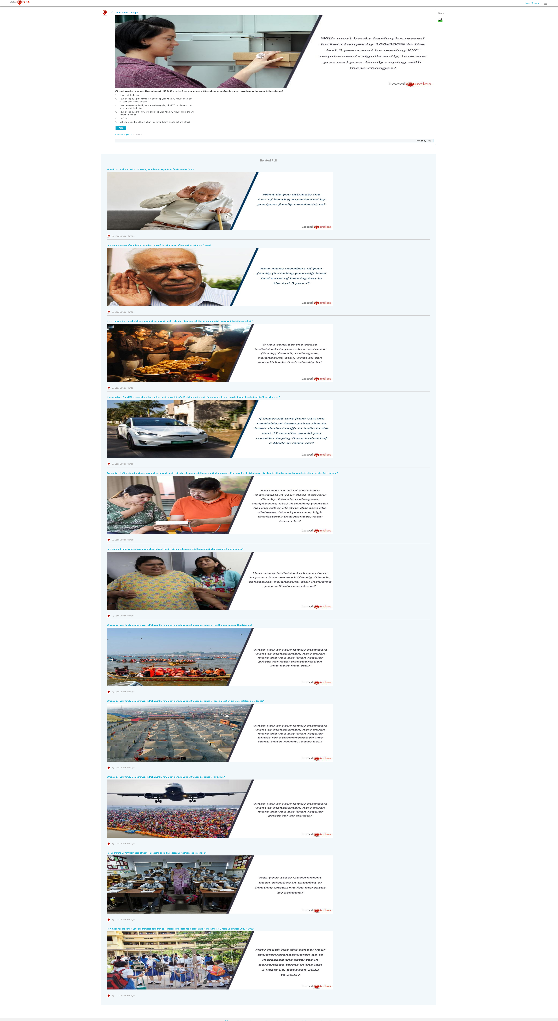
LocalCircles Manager (126, 12)
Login (527, 3)
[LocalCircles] (20, 3)
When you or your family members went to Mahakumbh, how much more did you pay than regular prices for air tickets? (166, 777)
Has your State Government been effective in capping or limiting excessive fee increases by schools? (156, 853)
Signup (535, 3)
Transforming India (123, 134)
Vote (120, 127)
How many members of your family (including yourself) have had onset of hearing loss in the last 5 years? (159, 245)
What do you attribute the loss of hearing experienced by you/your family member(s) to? (150, 169)
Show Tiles (546, 4)
